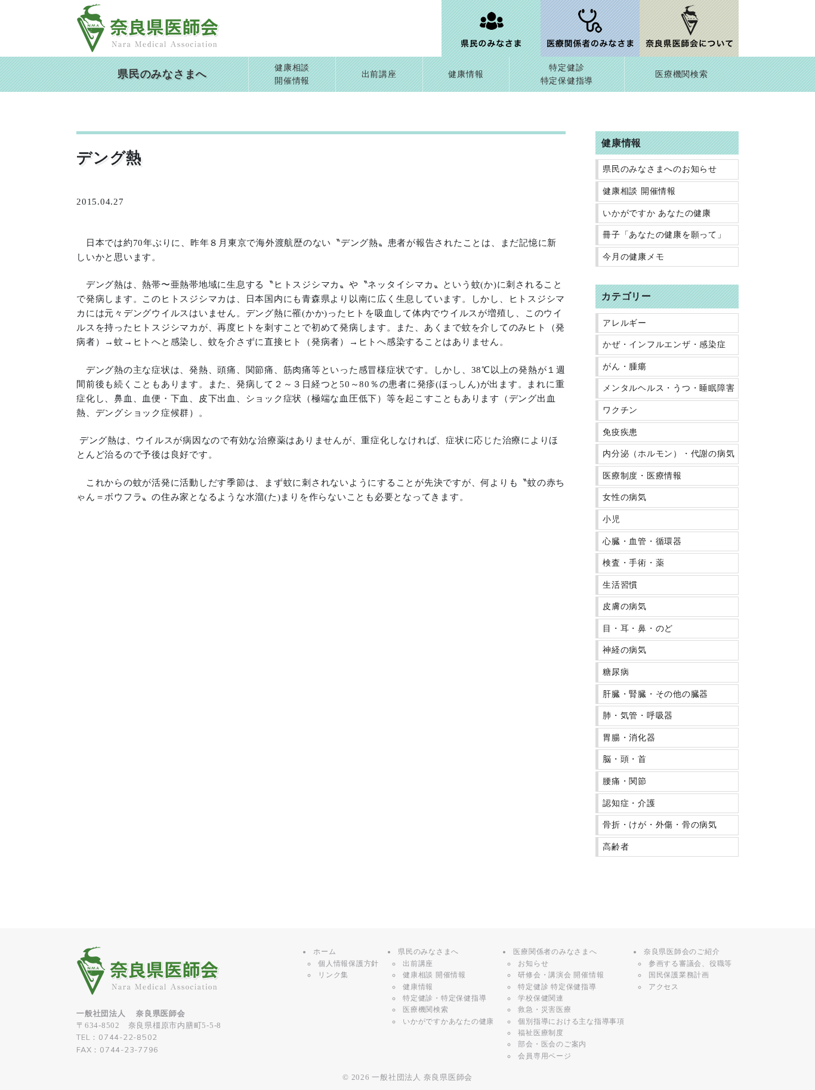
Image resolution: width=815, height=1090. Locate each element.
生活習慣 (620, 584)
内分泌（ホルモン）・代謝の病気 (668, 453)
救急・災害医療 (544, 1009)
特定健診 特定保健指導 (557, 987)
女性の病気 (625, 497)
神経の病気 (625, 650)
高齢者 (616, 846)
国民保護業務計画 (679, 975)
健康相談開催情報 (292, 74)
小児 (611, 519)
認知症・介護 (629, 803)
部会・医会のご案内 (552, 1044)
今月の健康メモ (633, 256)
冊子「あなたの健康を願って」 (664, 234)
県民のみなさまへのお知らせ (660, 169)
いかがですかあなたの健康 (448, 1021)
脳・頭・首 (625, 759)
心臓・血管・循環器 (642, 541)
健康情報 (465, 74)
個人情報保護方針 (348, 963)
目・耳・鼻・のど (638, 628)
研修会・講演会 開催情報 (561, 975)
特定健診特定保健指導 (567, 74)
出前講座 (379, 74)
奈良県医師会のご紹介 (682, 951)
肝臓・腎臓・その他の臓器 (655, 694)
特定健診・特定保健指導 (444, 998)
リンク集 (333, 975)
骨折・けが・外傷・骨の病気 (660, 824)
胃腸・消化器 (629, 737)
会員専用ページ (544, 1056)
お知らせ (533, 963)
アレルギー (625, 323)
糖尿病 (616, 672)
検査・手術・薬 (633, 562)
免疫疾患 (620, 432)
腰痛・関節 (625, 781)
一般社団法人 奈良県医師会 (422, 1077)
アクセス (664, 987)
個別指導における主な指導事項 (571, 1021)
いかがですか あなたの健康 (657, 213)
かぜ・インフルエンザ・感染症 (664, 344)
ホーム (324, 951)
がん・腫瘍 (625, 366)
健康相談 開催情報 (639, 191)
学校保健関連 (541, 998)
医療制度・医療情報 (642, 475)
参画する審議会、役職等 (690, 963)
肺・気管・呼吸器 (638, 715)
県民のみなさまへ (162, 74)
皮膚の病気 (625, 606)
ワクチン (620, 410)
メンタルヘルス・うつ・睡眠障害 (668, 388)
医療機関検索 (681, 74)
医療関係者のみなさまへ (555, 951)
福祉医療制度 (541, 1033)
